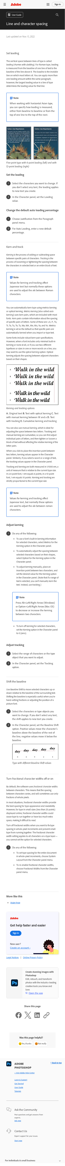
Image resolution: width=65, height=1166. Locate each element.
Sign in (58, 4)
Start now (18, 1141)
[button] (48, 4)
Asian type (15, 902)
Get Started (19, 1084)
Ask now (17, 1121)
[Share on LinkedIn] (37, 1017)
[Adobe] (15, 4)
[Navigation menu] (4, 4)
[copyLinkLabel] (46, 1017)
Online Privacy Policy (33, 957)
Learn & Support (20, 1080)
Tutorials (17, 1091)
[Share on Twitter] (27, 1017)
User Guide (18, 1087)
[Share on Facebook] (18, 1017)
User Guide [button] (16, 15)
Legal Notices (12, 957)
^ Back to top (56, 1063)
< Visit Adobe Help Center (24, 1073)
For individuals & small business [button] (20, 1160)
